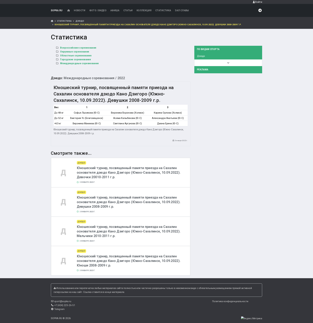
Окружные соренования (74, 51)
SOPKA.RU (57, 10)
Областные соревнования (75, 55)
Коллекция (144, 10)
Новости (79, 10)
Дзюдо (79, 21)
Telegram (59, 309)
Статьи (128, 10)
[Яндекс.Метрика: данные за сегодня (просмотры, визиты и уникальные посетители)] (251, 318)
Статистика (163, 10)
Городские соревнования (75, 59)
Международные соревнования (79, 63)
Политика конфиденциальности (230, 301)
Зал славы (182, 10)
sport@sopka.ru (62, 301)
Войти (258, 2)
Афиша (114, 10)
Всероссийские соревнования (78, 47)
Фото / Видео (97, 10)
